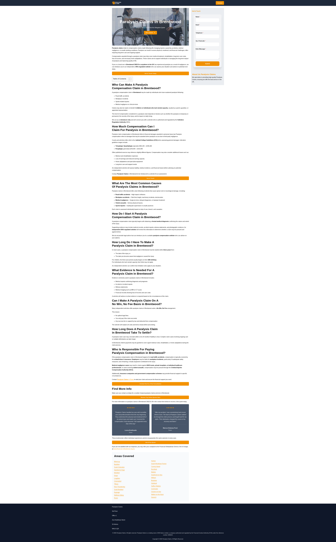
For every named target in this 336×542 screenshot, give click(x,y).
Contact (220, 3)
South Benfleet (118, 489)
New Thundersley (119, 487)
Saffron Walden (156, 486)
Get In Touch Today (150, 73)
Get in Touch (150, 178)
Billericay (117, 461)
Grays (116, 475)
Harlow (153, 461)
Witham (153, 477)
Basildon (117, 464)
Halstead (154, 483)
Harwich (153, 497)
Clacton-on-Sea (156, 491)
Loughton (117, 478)
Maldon (153, 472)
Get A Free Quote (150, 442)
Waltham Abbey (119, 495)
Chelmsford (117, 481)
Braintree (154, 480)
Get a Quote (149, 32)
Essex (116, 498)
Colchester (154, 489)
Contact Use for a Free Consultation (150, 384)
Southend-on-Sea (156, 475)
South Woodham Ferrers (158, 463)
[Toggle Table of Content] (129, 79)
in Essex (125, 379)
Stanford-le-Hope (119, 470)
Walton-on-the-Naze (157, 494)
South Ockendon (119, 467)
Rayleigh (117, 492)
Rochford (154, 469)
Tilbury (116, 484)
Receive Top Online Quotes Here (150, 397)
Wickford (117, 473)
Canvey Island (155, 466)
